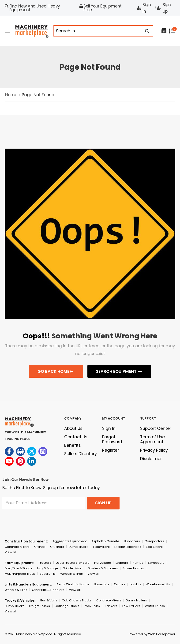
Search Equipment (116, 371)
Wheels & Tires (71, 573)
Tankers (111, 605)
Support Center (155, 428)
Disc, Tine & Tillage (19, 568)
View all (10, 552)
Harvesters (102, 562)
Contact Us (75, 437)
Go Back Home (53, 371)
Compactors (154, 541)
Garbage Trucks (67, 605)
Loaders (122, 562)
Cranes (39, 546)
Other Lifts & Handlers (48, 589)
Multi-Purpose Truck (20, 573)
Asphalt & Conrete (105, 541)
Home (11, 95)
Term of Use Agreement (152, 439)
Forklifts (135, 584)
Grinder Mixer (73, 568)
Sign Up (167, 8)
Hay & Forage (47, 568)
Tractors (44, 562)
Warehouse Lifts (158, 584)
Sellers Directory (80, 454)
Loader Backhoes (127, 546)
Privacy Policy (154, 450)
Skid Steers (154, 546)
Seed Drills (48, 573)
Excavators (101, 546)
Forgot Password (112, 439)
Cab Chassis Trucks (77, 600)
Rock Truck (92, 605)
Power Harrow (133, 568)
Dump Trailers (136, 600)
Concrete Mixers (17, 546)
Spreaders (156, 562)
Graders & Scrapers (102, 568)
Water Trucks (155, 605)
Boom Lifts (101, 584)
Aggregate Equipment (70, 541)
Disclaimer (151, 458)
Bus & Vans (48, 600)
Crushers (57, 546)
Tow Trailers (131, 605)
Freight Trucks (39, 605)
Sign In (146, 8)
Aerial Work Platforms (72, 584)
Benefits (72, 445)
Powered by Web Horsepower (152, 634)
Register (110, 450)
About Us (73, 428)
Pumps (138, 562)
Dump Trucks (78, 546)
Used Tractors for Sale (73, 562)
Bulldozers (132, 541)
